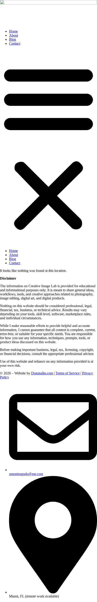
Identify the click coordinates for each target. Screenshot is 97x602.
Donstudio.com (42, 373)
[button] (48, 147)
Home (13, 31)
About (13, 35)
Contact (14, 43)
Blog (12, 39)
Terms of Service (67, 373)
